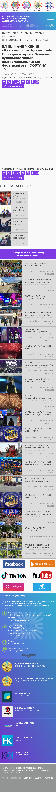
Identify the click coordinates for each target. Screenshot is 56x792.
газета (24, 738)
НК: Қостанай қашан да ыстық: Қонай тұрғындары (37, 479)
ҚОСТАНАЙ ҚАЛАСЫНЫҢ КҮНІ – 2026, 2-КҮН (38, 430)
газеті (25, 724)
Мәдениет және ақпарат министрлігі (34, 679)
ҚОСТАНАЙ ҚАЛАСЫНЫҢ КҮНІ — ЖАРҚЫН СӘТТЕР (38, 413)
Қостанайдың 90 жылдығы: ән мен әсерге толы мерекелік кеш (19, 196)
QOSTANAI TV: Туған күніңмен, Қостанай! (35, 297)
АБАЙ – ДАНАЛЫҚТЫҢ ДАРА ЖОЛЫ (36, 529)
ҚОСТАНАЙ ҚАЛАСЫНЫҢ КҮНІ (38, 347)
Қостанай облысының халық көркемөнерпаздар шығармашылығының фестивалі (26, 36)
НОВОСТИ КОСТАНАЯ (24, 753)
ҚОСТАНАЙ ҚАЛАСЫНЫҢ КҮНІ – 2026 (38, 496)
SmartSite (48, 778)
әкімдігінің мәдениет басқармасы (30, 664)
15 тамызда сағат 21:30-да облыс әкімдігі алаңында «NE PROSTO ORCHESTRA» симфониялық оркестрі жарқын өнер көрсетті (39, 364)
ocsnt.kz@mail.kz (16, 650)
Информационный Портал (27, 709)
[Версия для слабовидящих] (36, 25)
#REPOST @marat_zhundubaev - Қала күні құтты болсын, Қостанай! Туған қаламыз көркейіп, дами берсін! (39, 397)
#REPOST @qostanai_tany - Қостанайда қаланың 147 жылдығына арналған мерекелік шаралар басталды (39, 447)
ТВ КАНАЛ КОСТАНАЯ (23, 694)
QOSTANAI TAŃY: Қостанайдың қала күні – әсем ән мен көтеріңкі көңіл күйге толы (38, 331)
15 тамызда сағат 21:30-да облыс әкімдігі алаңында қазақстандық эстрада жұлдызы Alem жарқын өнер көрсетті (38, 381)
